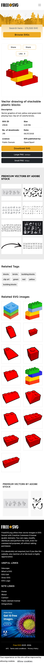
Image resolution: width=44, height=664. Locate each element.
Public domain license (10, 601)
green (15, 279)
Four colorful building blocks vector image (33, 379)
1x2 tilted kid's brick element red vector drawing (11, 421)
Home (4, 591)
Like (22, 54)
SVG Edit (5, 574)
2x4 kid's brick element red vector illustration (33, 421)
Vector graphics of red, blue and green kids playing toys (11, 313)
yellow (32, 279)
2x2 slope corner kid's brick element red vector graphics (33, 400)
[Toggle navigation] (40, 5)
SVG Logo (5, 581)
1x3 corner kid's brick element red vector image (11, 378)
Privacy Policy (33, 649)
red (23, 279)
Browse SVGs (22, 34)
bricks (15, 274)
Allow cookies (24, 661)
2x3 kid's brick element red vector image (11, 444)
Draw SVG (5, 577)
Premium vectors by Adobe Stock (20, 177)
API (7, 649)
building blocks (28, 274)
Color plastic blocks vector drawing (33, 314)
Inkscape (5, 568)
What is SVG (6, 571)
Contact (4, 598)
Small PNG (22, 160)
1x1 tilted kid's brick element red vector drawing (11, 335)
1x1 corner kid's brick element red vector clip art (11, 356)
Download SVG (22, 148)
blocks (6, 274)
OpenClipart (29, 142)
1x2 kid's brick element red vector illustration (33, 335)
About (4, 594)
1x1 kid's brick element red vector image (33, 358)
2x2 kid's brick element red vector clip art (33, 444)
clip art (6, 279)
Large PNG (22, 154)
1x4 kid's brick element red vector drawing (11, 466)
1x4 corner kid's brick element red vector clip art (11, 400)
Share (13, 47)
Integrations (6, 604)
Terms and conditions (18, 649)
